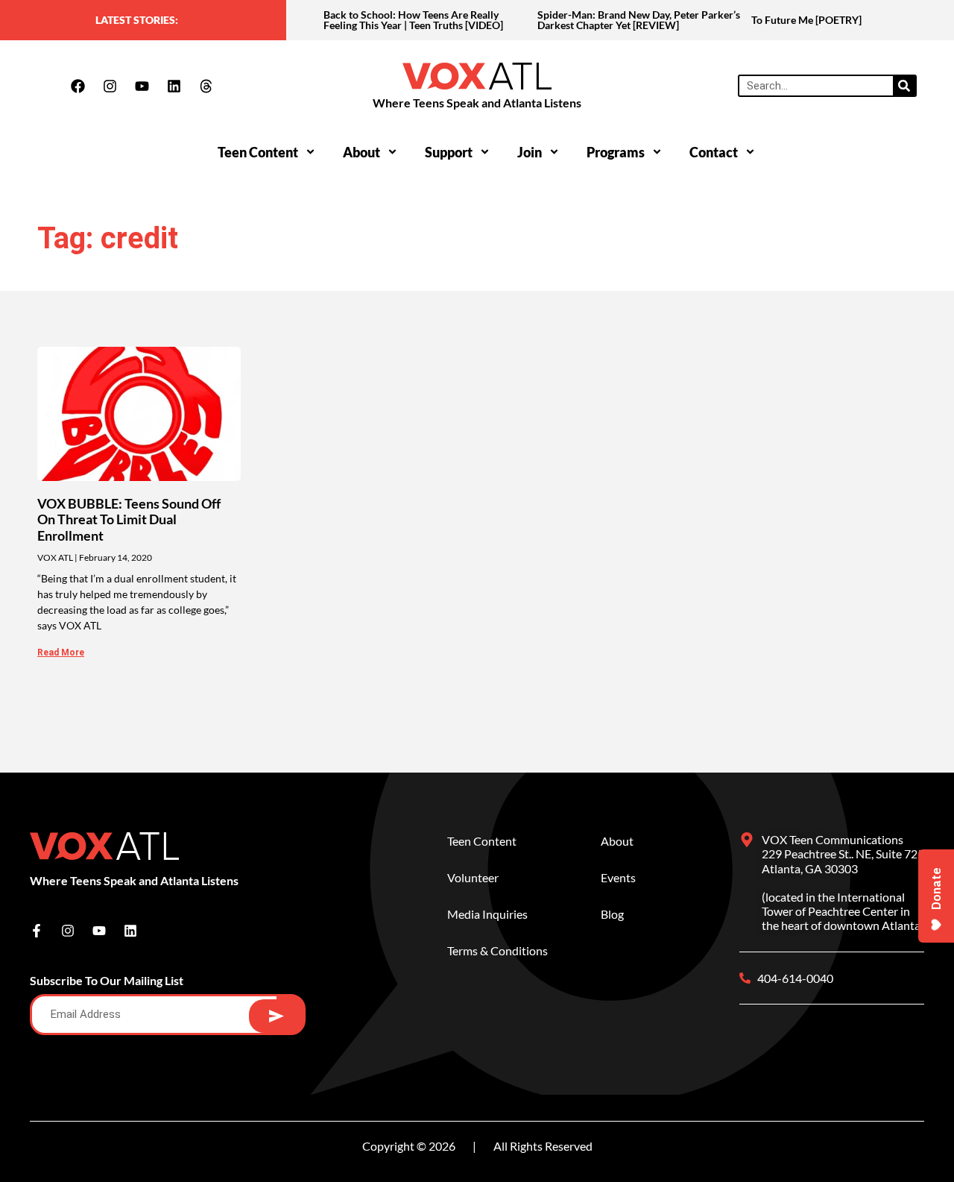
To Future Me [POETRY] (806, 19)
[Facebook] (77, 86)
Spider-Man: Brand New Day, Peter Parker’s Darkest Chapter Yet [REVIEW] (638, 19)
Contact (713, 152)
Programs (616, 152)
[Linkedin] (173, 86)
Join (529, 152)
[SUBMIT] (276, 1016)
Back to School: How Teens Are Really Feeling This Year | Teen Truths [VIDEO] (413, 19)
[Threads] (206, 86)
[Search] (904, 85)
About (361, 152)
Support (449, 152)
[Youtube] (141, 86)
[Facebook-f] (36, 930)
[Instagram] (109, 86)
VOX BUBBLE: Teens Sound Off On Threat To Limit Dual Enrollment (129, 519)
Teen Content (258, 152)
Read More (60, 652)
